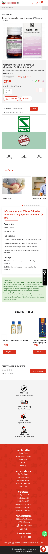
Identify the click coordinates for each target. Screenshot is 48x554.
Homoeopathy (13, 18)
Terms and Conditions (21, 543)
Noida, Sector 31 (23, 495)
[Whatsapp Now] (44, 534)
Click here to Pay (44, 278)
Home (4, 18)
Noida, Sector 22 (23, 501)
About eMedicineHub (23, 456)
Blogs (23, 463)
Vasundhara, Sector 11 (23, 504)
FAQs (42, 543)
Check (34, 108)
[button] (22, 205)
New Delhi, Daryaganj (23, 511)
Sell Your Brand (23, 474)
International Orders (23, 484)
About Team (23, 453)
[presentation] (4, 337)
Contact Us (23, 459)
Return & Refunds (33, 543)
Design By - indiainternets (24, 551)
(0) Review (27, 77)
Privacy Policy (8, 543)
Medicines (23, 18)
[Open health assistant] (43, 549)
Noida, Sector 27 (23, 498)
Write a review (38, 371)
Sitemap (23, 466)
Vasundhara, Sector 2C (23, 507)
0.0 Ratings (19, 77)
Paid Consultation (23, 480)
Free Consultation (23, 477)
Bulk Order (23, 487)
